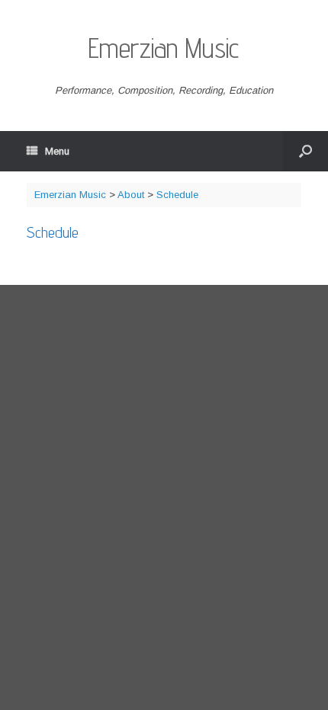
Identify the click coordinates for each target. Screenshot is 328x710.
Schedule (177, 194)
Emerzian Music (70, 194)
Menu (57, 151)
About (130, 194)
